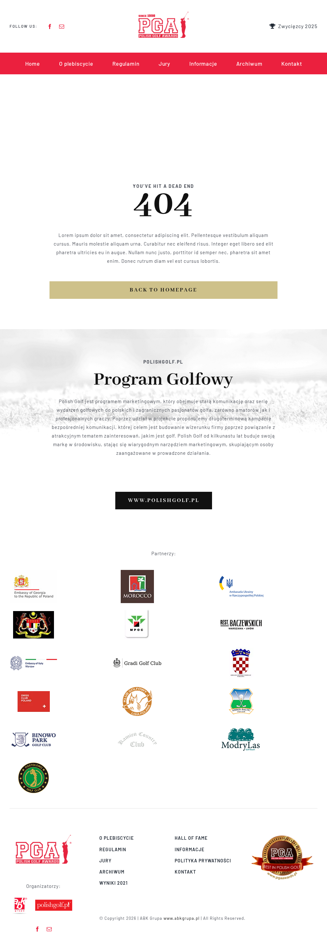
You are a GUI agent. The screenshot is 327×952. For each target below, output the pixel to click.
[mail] (62, 26)
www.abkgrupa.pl (182, 918)
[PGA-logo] (43, 836)
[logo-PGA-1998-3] (163, 13)
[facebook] (50, 26)
